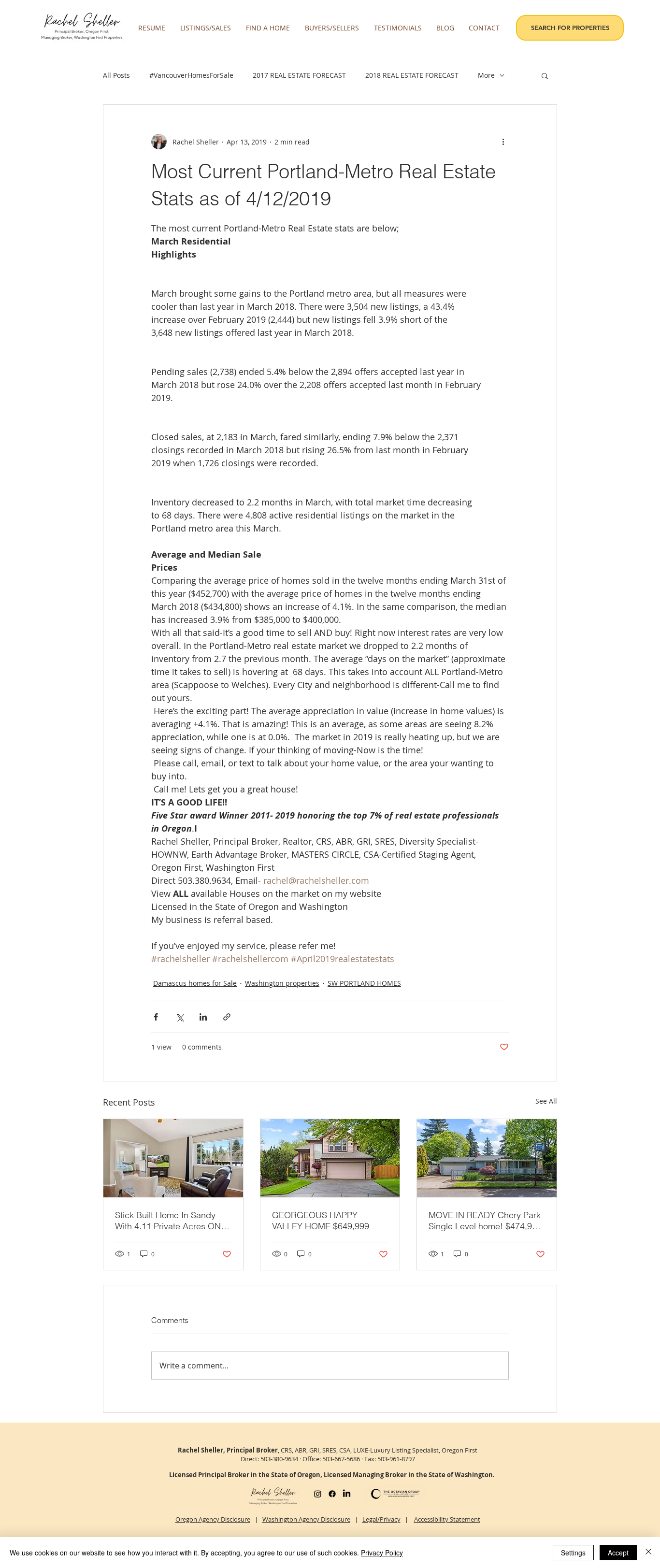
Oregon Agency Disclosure (212, 1519)
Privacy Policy (382, 1552)
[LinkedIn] (346, 1493)
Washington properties (282, 983)
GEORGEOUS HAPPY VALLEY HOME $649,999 (320, 1220)
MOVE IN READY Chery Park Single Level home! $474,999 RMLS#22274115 (485, 1220)
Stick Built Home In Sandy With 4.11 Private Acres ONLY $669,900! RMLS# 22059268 (172, 1220)
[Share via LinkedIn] (203, 1016)
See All (546, 1101)
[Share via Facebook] (155, 1016)
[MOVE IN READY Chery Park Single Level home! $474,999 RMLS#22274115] (487, 1158)
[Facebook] (332, 1493)
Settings (573, 1552)
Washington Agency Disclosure (306, 1519)
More (486, 75)
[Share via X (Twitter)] (179, 1016)
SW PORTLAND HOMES (364, 983)
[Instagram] (317, 1493)
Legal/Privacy (381, 1519)
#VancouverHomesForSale (191, 75)
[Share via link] (226, 1016)
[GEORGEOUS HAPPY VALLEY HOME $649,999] (330, 1158)
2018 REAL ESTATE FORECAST (412, 75)
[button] (206, 28)
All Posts (116, 75)
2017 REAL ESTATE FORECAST (299, 75)
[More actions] (503, 141)
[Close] (648, 1552)
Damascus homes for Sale (195, 983)
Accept (618, 1552)
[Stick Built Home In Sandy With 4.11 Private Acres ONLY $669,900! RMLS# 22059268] (173, 1158)
